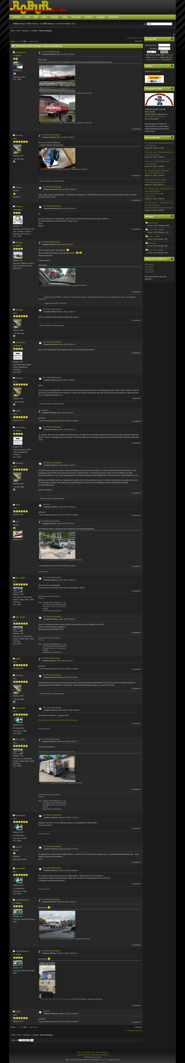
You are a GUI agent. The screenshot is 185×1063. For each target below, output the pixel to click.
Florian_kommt (150, 196)
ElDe (74, 24)
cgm (154, 145)
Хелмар (19, 135)
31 (27, 41)
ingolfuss (156, 155)
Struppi (19, 242)
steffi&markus (22, 900)
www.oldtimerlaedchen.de (155, 117)
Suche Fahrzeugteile (156, 230)
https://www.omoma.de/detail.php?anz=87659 (57, 752)
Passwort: (153, 49)
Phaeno (19, 206)
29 (22, 41)
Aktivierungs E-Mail (154, 60)
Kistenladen (149, 264)
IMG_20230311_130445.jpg (50, 123)
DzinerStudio (96, 1057)
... (18, 41)
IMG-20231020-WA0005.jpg (49, 938)
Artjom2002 (161, 182)
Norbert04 (20, 708)
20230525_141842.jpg (48, 285)
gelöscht (45, 410)
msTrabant (20, 342)
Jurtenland (149, 267)
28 (20, 41)
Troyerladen (149, 272)
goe (17, 521)
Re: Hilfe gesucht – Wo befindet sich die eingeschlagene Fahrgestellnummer (159, 191)
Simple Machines (102, 1052)
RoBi (17, 411)
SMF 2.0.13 (81, 1052)
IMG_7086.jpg (45, 560)
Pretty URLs (104, 1059)
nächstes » (139, 38)
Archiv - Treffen (154, 236)
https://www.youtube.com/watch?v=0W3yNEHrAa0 (58, 720)
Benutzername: (151, 45)
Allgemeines (153, 223)
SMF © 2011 (91, 1052)
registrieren (154, 57)
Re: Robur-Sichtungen (50, 52)
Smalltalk (152, 243)
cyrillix (18, 847)
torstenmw (20, 52)
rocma (18, 187)
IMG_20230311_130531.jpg (50, 93)
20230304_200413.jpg (48, 169)
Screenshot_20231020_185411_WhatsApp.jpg (56, 999)
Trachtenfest (168, 208)
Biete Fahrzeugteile (156, 250)
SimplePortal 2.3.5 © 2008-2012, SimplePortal (92, 1055)
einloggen (169, 55)
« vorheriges (130, 38)
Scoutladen (149, 269)
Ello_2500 (20, 578)
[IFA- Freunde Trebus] (14, 162)
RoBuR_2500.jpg (46, 783)
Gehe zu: (15, 1040)
